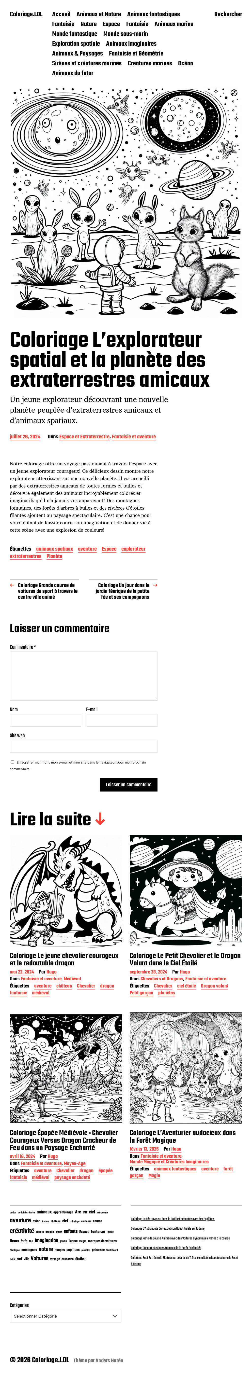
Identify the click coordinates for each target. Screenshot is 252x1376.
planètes (166, 993)
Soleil (12, 1259)
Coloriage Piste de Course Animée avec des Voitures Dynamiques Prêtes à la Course (180, 1238)
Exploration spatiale (76, 44)
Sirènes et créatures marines (87, 64)
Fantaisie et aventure (134, 437)
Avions (45, 1221)
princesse (98, 1250)
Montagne (15, 1250)
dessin (40, 1232)
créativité (22, 1231)
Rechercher (228, 15)
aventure (87, 549)
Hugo (52, 972)
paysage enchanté (72, 1178)
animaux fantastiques (175, 1169)
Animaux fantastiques (153, 14)
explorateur (133, 549)
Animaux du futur (72, 73)
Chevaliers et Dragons (162, 979)
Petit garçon (141, 993)
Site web (17, 735)
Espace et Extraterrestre (84, 437)
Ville (26, 1259)
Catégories (19, 1305)
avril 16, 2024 (22, 1157)
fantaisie (18, 993)
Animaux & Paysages (77, 54)
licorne (73, 1241)
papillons (73, 1250)
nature (46, 1249)
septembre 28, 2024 (148, 972)
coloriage (74, 1221)
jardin (63, 1241)
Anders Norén (109, 1361)
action (13, 1212)
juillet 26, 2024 (25, 437)
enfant (59, 1232)
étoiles (80, 1259)
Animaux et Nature (99, 14)
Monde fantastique (74, 34)
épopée (105, 1171)
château (64, 986)
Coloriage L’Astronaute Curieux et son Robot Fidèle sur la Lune (168, 1229)
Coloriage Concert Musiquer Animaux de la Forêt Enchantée (166, 1248)
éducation (68, 1259)
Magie (154, 1176)
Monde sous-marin (125, 34)
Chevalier (86, 986)
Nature (88, 24)
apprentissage (63, 1212)
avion (36, 1221)
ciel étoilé (186, 986)
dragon (107, 986)
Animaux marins (174, 24)
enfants (71, 1231)
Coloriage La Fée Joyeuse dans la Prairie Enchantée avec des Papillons (173, 1219)
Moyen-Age (74, 1164)
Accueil (61, 14)
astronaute (102, 1213)
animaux (44, 1212)
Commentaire (23, 647)
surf (19, 1259)
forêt (228, 1169)
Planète (54, 557)
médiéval (40, 993)
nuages (60, 1250)
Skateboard (112, 1250)
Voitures (39, 1258)
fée (31, 1241)
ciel (65, 1221)
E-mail (91, 710)
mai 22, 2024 (22, 972)
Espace (111, 24)
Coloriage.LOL (26, 14)
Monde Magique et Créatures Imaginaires (169, 1162)
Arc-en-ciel (85, 1212)
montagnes (29, 1250)
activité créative (26, 1213)
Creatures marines (150, 64)
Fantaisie (63, 24)
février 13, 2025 (144, 1150)
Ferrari (110, 1232)
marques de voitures (102, 1241)
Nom (14, 710)
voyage (55, 1259)
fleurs (14, 1241)
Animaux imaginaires (131, 44)
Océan (185, 64)
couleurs (86, 1221)
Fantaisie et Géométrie (136, 54)
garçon (136, 1176)
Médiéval (72, 979)
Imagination (46, 1241)
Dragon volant (214, 986)
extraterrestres (26, 557)
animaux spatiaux (54, 549)
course (97, 1221)
